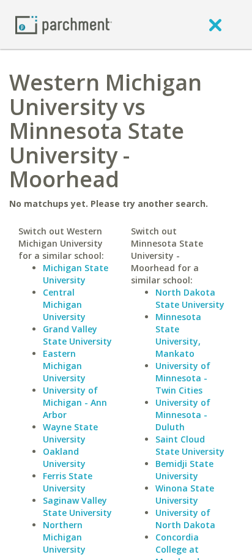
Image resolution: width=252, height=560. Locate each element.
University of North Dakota (185, 519)
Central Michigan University (64, 304)
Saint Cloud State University (189, 445)
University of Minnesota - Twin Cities (182, 378)
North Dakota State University (189, 298)
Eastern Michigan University (64, 366)
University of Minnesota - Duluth (182, 415)
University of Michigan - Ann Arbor (75, 402)
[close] (215, 24)
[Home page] (63, 24)
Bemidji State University (184, 470)
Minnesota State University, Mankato (178, 335)
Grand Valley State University (77, 335)
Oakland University (64, 457)
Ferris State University (67, 482)
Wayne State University (70, 433)
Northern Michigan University (64, 537)
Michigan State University (75, 274)
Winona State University (184, 494)
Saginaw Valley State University (77, 506)
